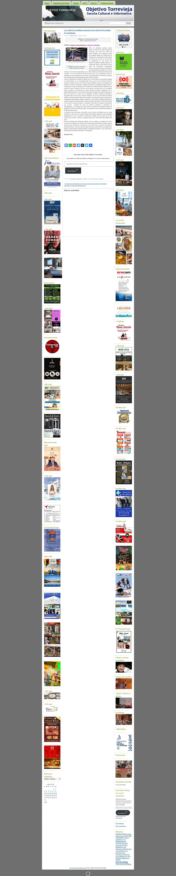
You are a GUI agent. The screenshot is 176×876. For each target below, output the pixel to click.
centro (121, 836)
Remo (125, 856)
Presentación (119, 854)
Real (128, 854)
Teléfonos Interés (107, 3)
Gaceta (76, 3)
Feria (93, 178)
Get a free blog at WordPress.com (77, 868)
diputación (118, 843)
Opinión (123, 852)
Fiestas (118, 847)
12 (49, 793)
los (127, 851)
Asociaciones (79, 178)
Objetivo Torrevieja (60, 10)
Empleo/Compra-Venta (61, 3)
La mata (120, 851)
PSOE (125, 854)
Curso (122, 839)
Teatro (124, 858)
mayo (96, 178)
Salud (129, 856)
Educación (125, 843)
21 (52, 795)
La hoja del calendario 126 (77, 185)
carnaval (128, 834)
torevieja (118, 860)
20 (50, 795)
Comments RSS (59, 23)
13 (50, 793)
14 (52, 793)
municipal (118, 853)
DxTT (85, 3)
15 (54, 793)
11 (47, 793)
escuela (117, 845)
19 (49, 795)
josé (117, 851)
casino (117, 836)
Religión (121, 856)
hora (124, 849)
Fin (122, 847)
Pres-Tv (94, 3)
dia (125, 841)
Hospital (129, 849)
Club (129, 836)
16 (56, 793)
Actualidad (72, 178)
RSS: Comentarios (121, 826)
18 (47, 795)
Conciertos (120, 838)
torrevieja (100, 178)
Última (129, 864)
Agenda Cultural (121, 834)
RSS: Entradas (120, 823)
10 (45, 793)
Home (47, 3)
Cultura (85, 178)
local (125, 851)
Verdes (121, 864)
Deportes (120, 841)
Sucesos (119, 858)
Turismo (118, 864)
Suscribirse (72, 171)
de (125, 839)
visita (125, 864)
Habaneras (119, 849)
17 (45, 795)
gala (125, 847)
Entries (50, 23)
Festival (125, 845)
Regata (117, 856)
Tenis (127, 858)
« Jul (45, 802)
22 (54, 795)
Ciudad (126, 836)
